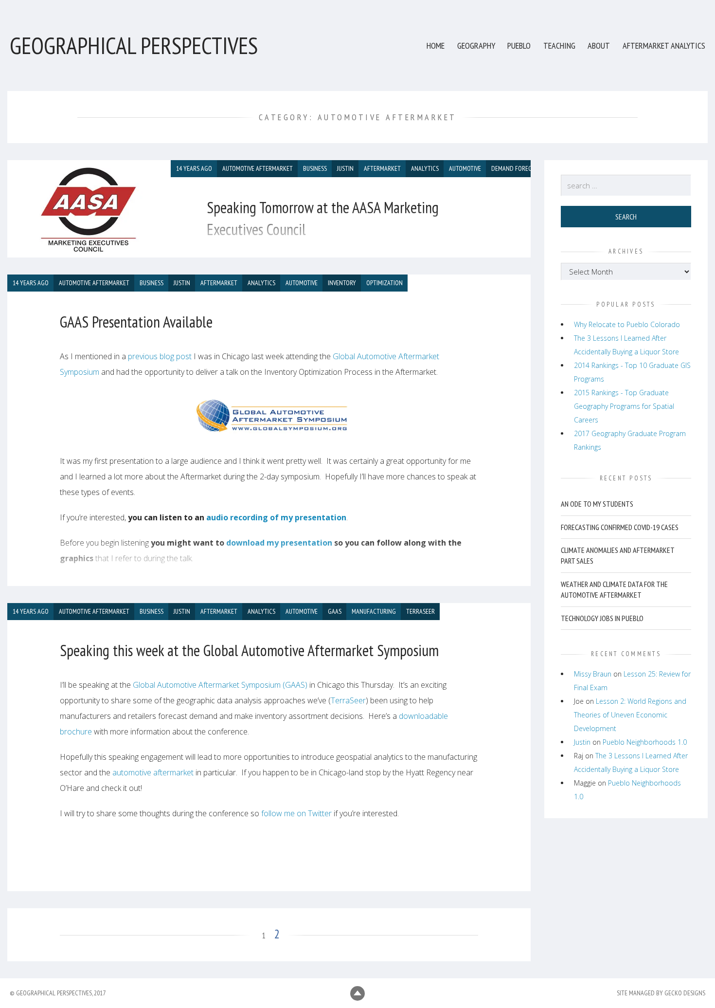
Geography (476, 45)
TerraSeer (348, 700)
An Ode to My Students (597, 504)
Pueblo (519, 45)
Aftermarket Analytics (664, 45)
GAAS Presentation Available (136, 322)
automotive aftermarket (153, 772)
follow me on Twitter (296, 813)
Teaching (559, 45)
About (599, 45)
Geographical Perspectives (134, 45)
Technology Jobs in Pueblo (602, 618)
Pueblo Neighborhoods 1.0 (645, 742)
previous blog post (160, 356)
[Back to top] (357, 993)
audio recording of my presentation (276, 517)
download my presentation (279, 542)
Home (436, 45)
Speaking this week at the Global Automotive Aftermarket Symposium (249, 650)
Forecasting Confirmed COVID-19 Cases (620, 527)
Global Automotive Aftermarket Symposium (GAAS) (220, 684)
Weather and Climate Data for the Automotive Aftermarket (614, 589)
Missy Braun (592, 673)
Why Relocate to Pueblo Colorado (627, 324)
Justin (582, 742)
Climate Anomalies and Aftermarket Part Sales (617, 555)
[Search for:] (626, 185)
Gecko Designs (684, 993)
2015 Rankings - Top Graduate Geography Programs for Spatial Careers (624, 406)
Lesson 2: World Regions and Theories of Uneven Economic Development (630, 714)
